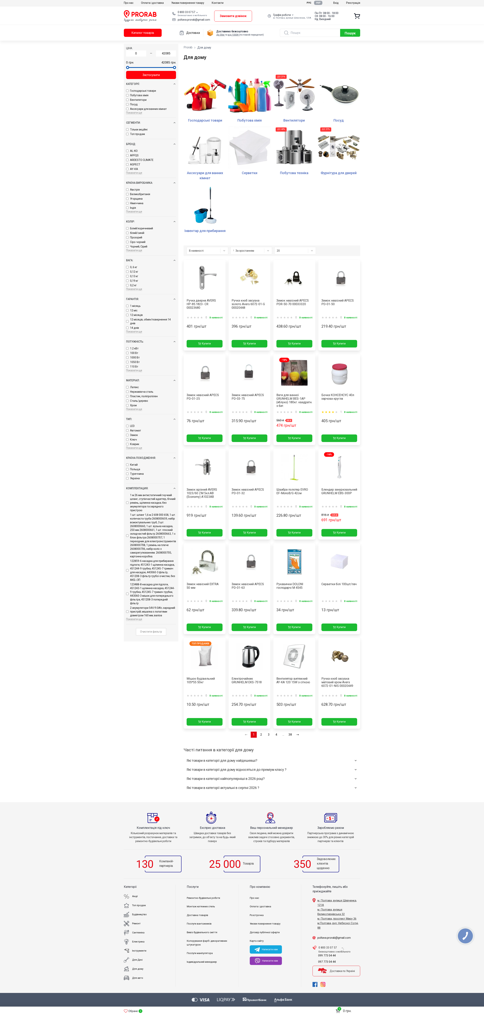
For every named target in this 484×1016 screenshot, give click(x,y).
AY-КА (134, 169)
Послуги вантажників (199, 923)
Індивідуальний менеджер (202, 961)
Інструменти (139, 950)
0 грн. (130, 62)
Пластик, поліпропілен (144, 396)
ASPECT (135, 164)
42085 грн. (168, 62)
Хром (133, 405)
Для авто (137, 977)
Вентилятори (138, 99)
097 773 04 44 (327, 961)
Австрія (135, 189)
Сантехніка (138, 932)
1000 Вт (135, 357)
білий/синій (137, 232)
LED (132, 425)
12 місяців (136, 314)
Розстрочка (257, 915)
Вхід (336, 2)
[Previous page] (246, 735)
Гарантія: (132, 299)
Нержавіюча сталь (141, 391)
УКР (318, 3)
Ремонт (136, 923)
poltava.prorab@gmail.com (194, 19)
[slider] (127, 67)
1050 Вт (135, 362)
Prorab (188, 47)
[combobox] (207, 250)
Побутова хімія (139, 95)
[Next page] (298, 735)
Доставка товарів (197, 915)
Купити (206, 343)
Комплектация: (137, 488)
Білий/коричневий (141, 228)
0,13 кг (134, 276)
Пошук (350, 33)
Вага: (129, 260)
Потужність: (135, 341)
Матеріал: (133, 380)
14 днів (134, 327)
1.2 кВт (134, 348)
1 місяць (135, 305)
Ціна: (129, 48)
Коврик (134, 444)
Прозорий (136, 237)
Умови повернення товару (187, 2)
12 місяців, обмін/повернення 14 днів (150, 321)
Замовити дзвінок (233, 16)
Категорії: (133, 83)
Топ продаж (137, 134)
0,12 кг (134, 271)
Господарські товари (143, 90)
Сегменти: (133, 122)
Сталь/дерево (139, 400)
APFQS (134, 155)
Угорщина (136, 198)
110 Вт (134, 366)
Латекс (134, 387)
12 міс (133, 310)
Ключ (133, 439)
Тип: (129, 419)
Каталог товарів (142, 33)
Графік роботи (282, 14)
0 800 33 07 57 (186, 12)
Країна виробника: (139, 182)
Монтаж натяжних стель (201, 906)
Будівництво (139, 914)
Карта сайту (257, 940)
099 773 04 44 (327, 955)
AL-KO (134, 150)
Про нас (128, 2)
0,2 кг (133, 285)
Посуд (134, 104)
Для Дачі (137, 959)
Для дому (137, 968)
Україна (135, 478)
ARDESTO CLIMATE (142, 159)
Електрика (138, 941)
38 (290, 734)
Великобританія (140, 194)
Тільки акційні (138, 129)
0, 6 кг (133, 267)
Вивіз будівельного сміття (202, 932)
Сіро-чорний (137, 242)
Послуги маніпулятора (200, 953)
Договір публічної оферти (265, 932)
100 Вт (134, 352)
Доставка (193, 33)
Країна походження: (141, 457)
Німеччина (136, 203)
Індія (133, 207)
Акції (135, 896)
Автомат (135, 430)
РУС (309, 3)
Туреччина (137, 473)
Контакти (217, 2)
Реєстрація (353, 2)
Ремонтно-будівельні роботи (203, 898)
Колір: (130, 221)
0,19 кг (134, 280)
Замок (134, 435)
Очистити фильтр (151, 631)
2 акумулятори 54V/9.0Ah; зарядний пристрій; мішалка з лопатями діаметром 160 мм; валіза (152, 611)
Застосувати (151, 75)
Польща (135, 469)
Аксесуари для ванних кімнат (148, 108)
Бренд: (131, 144)
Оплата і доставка (152, 2)
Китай (134, 464)
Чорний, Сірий (138, 246)
